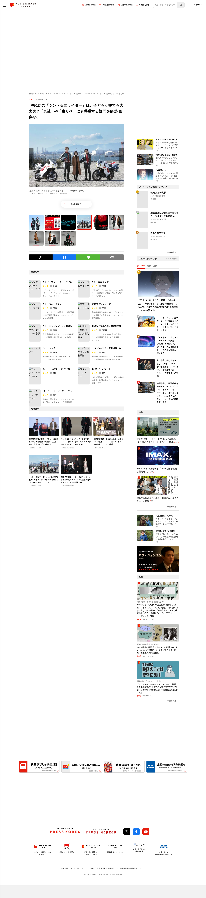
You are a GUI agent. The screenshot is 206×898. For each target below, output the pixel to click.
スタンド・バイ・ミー (102, 369)
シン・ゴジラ (49, 348)
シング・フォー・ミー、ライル (57, 282)
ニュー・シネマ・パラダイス (56, 369)
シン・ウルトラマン (52, 304)
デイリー (141, 266)
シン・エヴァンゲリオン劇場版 (57, 326)
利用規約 (93, 868)
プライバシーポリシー (78, 868)
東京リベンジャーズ (101, 304)
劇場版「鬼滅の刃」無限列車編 (106, 326)
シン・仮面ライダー (101, 282)
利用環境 (102, 868)
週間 (149, 266)
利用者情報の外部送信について (132, 868)
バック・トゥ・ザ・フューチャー (58, 391)
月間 (155, 266)
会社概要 (64, 868)
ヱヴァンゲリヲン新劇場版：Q (106, 348)
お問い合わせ (113, 868)
